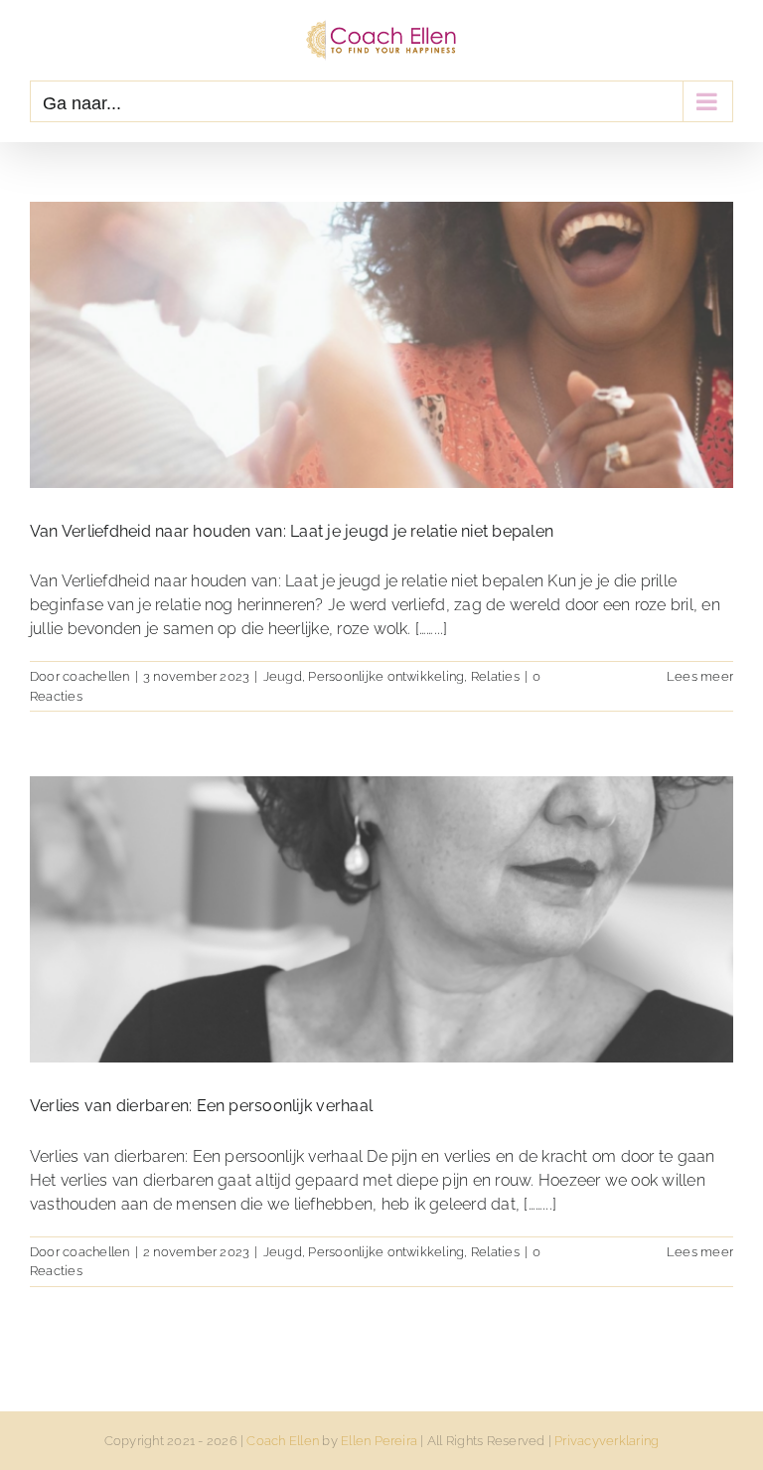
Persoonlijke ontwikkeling (386, 676)
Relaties (495, 676)
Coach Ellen (282, 1440)
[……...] (431, 628)
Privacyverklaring (606, 1440)
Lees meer (700, 676)
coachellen (96, 676)
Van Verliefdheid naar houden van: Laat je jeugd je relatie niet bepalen (291, 531)
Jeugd (282, 676)
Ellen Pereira (379, 1440)
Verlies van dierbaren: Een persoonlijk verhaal (201, 1105)
